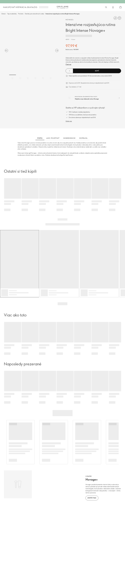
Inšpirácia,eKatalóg (26, 7)
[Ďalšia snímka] (56, 50)
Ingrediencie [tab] (69, 138)
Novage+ (70, 20)
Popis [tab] (39, 138)
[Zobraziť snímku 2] (20, 78)
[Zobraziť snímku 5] (43, 78)
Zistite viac (69, 121)
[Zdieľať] (115, 18)
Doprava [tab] (83, 138)
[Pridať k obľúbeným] (119, 18)
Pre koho (20, 14)
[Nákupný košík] (120, 7)
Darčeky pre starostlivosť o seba (34, 14)
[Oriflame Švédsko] (62, 7)
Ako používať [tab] (52, 138)
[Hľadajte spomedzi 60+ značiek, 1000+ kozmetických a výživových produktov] (106, 7)
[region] (31, 46)
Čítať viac (68, 64)
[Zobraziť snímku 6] (50, 78)
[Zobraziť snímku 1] (12, 78)
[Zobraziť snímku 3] (27, 78)
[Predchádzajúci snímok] (6, 50)
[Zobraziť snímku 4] (35, 78)
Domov (4, 14)
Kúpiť (97, 71)
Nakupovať (9, 7)
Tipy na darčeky (12, 14)
